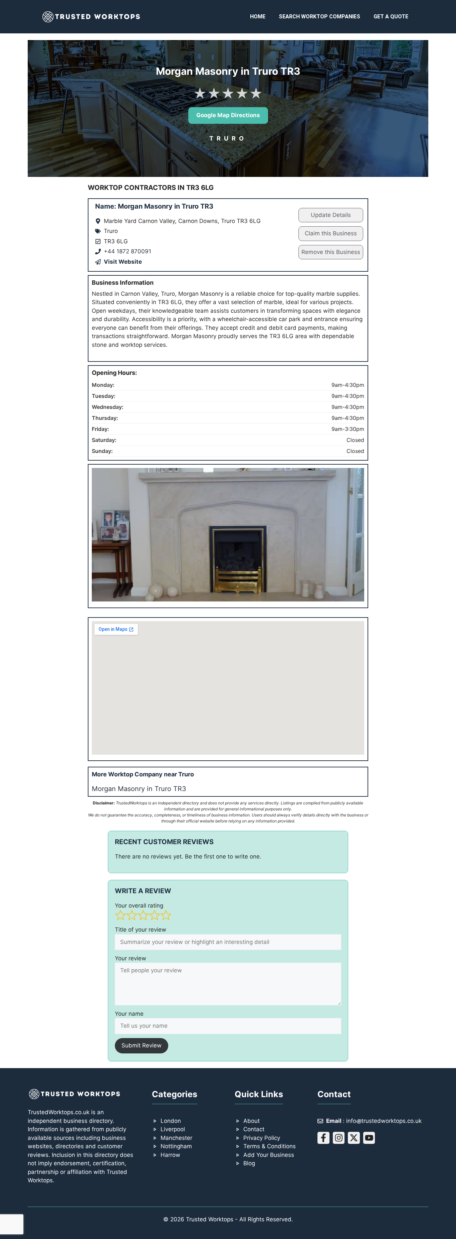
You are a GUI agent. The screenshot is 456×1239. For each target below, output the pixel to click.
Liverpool (173, 1129)
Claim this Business (331, 233)
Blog (249, 1163)
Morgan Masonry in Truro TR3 (139, 789)
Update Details (331, 215)
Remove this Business (330, 252)
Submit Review (142, 1045)
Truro (228, 138)
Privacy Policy (261, 1138)
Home (257, 16)
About (251, 1121)
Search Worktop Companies (319, 16)
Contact (253, 1129)
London (171, 1121)
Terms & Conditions (269, 1146)
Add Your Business (268, 1155)
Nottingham (176, 1146)
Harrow (170, 1155)
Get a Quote (391, 16)
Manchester (176, 1138)
